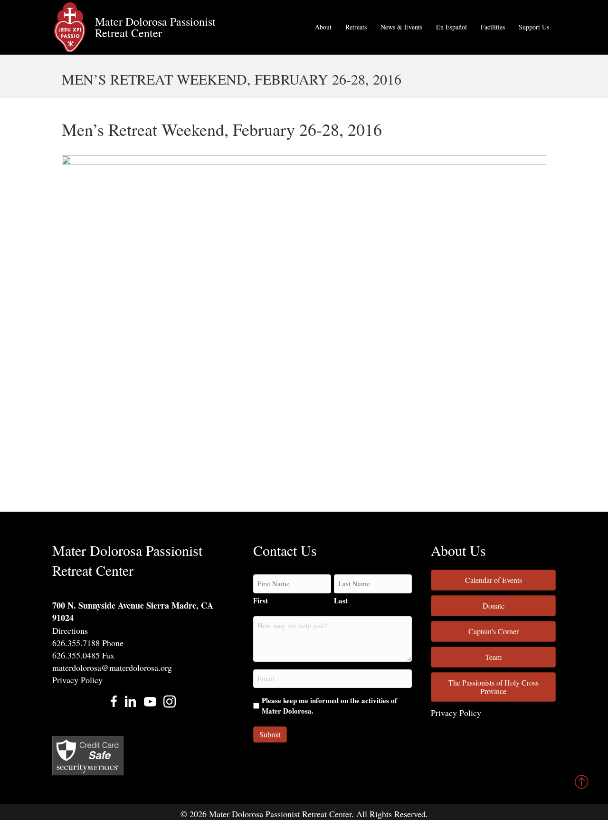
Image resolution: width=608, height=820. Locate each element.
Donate (493, 605)
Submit (270, 734)
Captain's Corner (493, 631)
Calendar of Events (493, 580)
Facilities (493, 26)
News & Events (401, 26)
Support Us (534, 26)
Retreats (356, 26)
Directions (70, 630)
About (323, 26)
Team (493, 657)
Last (341, 600)
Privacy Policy (77, 680)
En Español (451, 26)
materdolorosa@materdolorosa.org (112, 667)
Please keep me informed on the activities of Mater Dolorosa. (329, 706)
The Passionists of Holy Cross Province (493, 686)
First (260, 600)
